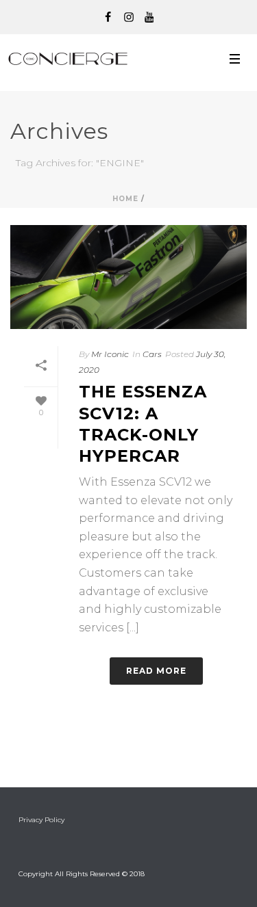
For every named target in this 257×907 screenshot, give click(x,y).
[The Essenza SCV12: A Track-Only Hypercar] (128, 277)
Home (125, 198)
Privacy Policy (41, 819)
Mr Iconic (110, 354)
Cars (152, 354)
